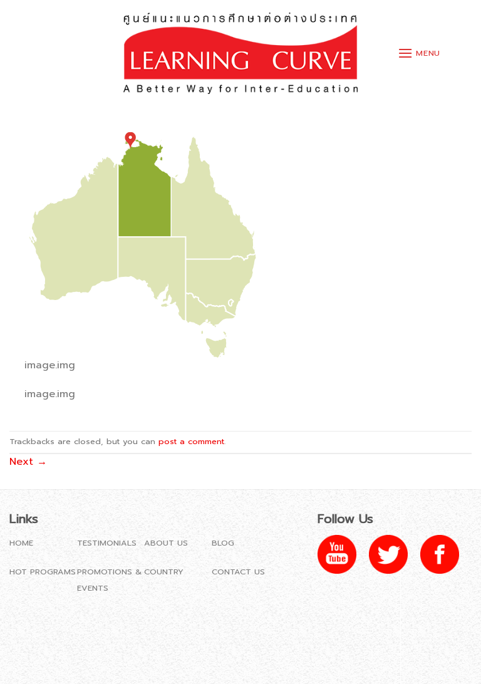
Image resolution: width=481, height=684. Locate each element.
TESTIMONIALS (107, 543)
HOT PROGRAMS (42, 572)
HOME (21, 543)
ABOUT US (166, 543)
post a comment (191, 441)
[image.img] (142, 239)
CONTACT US (238, 572)
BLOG (223, 543)
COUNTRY (164, 572)
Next (28, 461)
